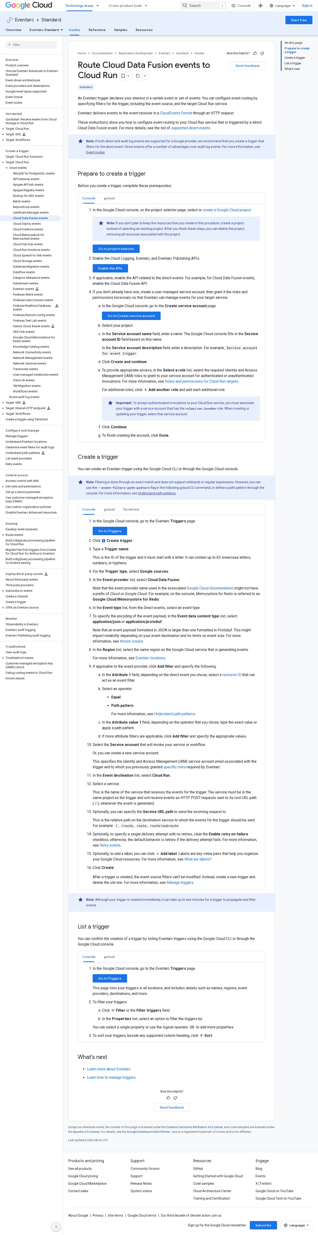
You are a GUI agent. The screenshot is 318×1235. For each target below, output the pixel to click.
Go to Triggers (110, 531)
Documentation (102, 53)
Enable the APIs (110, 268)
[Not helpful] (262, 53)
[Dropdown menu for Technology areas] (99, 5)
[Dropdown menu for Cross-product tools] (147, 5)
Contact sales (78, 1191)
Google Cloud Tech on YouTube (278, 1198)
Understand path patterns (157, 493)
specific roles (174, 767)
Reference (97, 30)
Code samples (203, 1183)
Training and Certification (211, 1198)
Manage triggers (180, 882)
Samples (120, 30)
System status (141, 1191)
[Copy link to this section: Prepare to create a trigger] (150, 174)
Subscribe (263, 1225)
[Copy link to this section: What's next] (112, 1057)
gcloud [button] (109, 198)
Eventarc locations (150, 658)
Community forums (145, 1168)
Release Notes (141, 1183)
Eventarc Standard (44, 30)
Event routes (95, 152)
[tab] (89, 198)
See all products (80, 1168)
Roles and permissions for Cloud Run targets (201, 381)
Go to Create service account (131, 316)
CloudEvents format (176, 113)
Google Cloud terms (142, 1215)
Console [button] (88, 198)
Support (136, 1176)
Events (261, 1176)
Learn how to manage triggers (111, 1077)
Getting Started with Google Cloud (218, 1176)
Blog (259, 1168)
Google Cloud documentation (210, 588)
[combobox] (203, 5)
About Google (78, 1215)
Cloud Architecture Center (212, 1191)
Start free (299, 20)
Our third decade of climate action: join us (191, 1215)
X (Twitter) (263, 1183)
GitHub (198, 1168)
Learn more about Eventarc (108, 1069)
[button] (30, 129)
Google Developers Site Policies (148, 1131)
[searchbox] (31, 44)
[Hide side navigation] (56, 1226)
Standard (51, 20)
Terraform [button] (131, 509)
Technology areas (79, 5)
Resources (144, 30)
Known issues (131, 641)
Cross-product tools (125, 5)
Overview (13, 30)
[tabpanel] (171, 322)
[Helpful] (255, 53)
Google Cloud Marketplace (87, 1183)
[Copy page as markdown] (138, 76)
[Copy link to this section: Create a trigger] (123, 457)
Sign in (307, 5)
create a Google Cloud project (227, 210)
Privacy (98, 1215)
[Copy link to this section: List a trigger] (114, 927)
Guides (74, 30)
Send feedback (248, 66)
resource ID (231, 675)
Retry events (110, 845)
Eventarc (24, 20)
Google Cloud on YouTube (274, 1191)
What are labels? (197, 859)
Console (244, 5)
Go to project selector (116, 249)
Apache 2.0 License (86, 1131)
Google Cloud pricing (83, 1176)
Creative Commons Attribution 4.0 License (194, 1127)
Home (82, 53)
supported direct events (190, 128)
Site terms (115, 1215)
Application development (136, 53)
